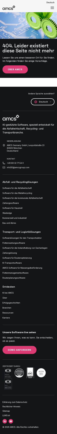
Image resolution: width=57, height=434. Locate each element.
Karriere (6, 318)
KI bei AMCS (8, 293)
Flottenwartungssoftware (13, 243)
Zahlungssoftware (10, 203)
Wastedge (7, 213)
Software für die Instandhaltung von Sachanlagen (24, 248)
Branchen (6, 308)
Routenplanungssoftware (13, 278)
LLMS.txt (6, 415)
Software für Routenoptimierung (17, 258)
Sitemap (6, 411)
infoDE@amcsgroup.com (18, 167)
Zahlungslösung (9, 253)
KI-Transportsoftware (12, 263)
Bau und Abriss (9, 223)
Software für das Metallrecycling (17, 193)
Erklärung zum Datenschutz (14, 402)
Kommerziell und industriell (14, 218)
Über (4, 298)
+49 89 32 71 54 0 (15, 163)
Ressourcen (7, 313)
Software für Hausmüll (12, 208)
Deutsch (50, 2)
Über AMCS (15, 69)
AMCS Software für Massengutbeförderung (22, 268)
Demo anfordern (19, 350)
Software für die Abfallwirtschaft (17, 188)
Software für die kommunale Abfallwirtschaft (22, 198)
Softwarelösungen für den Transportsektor (22, 238)
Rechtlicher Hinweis (11, 406)
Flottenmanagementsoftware (15, 273)
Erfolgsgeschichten (11, 303)
